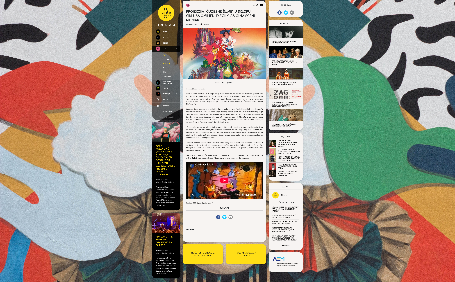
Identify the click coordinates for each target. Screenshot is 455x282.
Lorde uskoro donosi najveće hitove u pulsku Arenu (287, 166)
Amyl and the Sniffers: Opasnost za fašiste (164, 241)
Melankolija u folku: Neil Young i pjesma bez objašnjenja (288, 173)
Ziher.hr (284, 195)
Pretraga (167, 100)
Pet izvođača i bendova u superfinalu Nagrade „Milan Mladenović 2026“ (283, 230)
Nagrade (166, 105)
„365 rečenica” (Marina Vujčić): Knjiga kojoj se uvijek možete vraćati (289, 151)
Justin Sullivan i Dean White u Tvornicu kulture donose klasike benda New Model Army (284, 238)
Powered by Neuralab (166, 117)
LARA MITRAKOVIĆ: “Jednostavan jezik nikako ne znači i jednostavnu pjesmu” (288, 143)
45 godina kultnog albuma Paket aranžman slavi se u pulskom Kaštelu (289, 159)
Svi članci (285, 245)
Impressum (167, 111)
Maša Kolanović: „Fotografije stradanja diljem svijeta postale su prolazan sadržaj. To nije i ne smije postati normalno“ (165, 160)
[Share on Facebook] (218, 218)
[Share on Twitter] (224, 218)
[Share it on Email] (230, 218)
